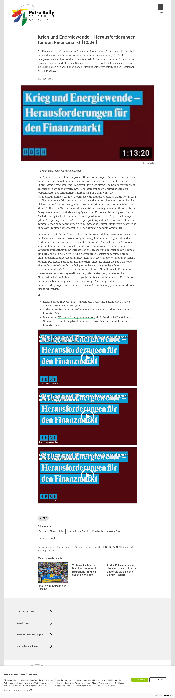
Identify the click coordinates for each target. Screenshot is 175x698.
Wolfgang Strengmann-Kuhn (75, 317)
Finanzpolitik (56, 531)
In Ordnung (140, 679)
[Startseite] (33, 15)
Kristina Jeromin (53, 301)
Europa (42, 531)
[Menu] (160, 7)
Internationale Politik (78, 531)
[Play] (88, 357)
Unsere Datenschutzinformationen (16, 690)
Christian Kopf (51, 309)
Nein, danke (157, 679)
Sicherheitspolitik (48, 538)
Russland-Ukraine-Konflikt (106, 531)
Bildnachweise (148, 163)
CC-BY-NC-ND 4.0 (107, 547)
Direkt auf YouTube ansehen (48, 383)
